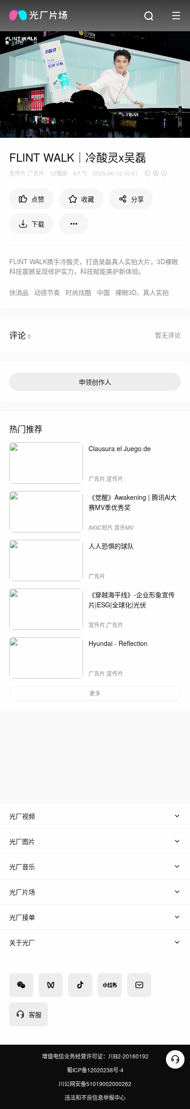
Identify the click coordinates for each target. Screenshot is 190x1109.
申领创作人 (95, 381)
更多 (95, 693)
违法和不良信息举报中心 (95, 1097)
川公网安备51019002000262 (95, 1083)
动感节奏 (47, 292)
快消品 (19, 292)
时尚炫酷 (78, 292)
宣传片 (17, 173)
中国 (103, 292)
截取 (156, 125)
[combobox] (74, 223)
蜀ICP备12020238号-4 (95, 1070)
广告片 (36, 173)
